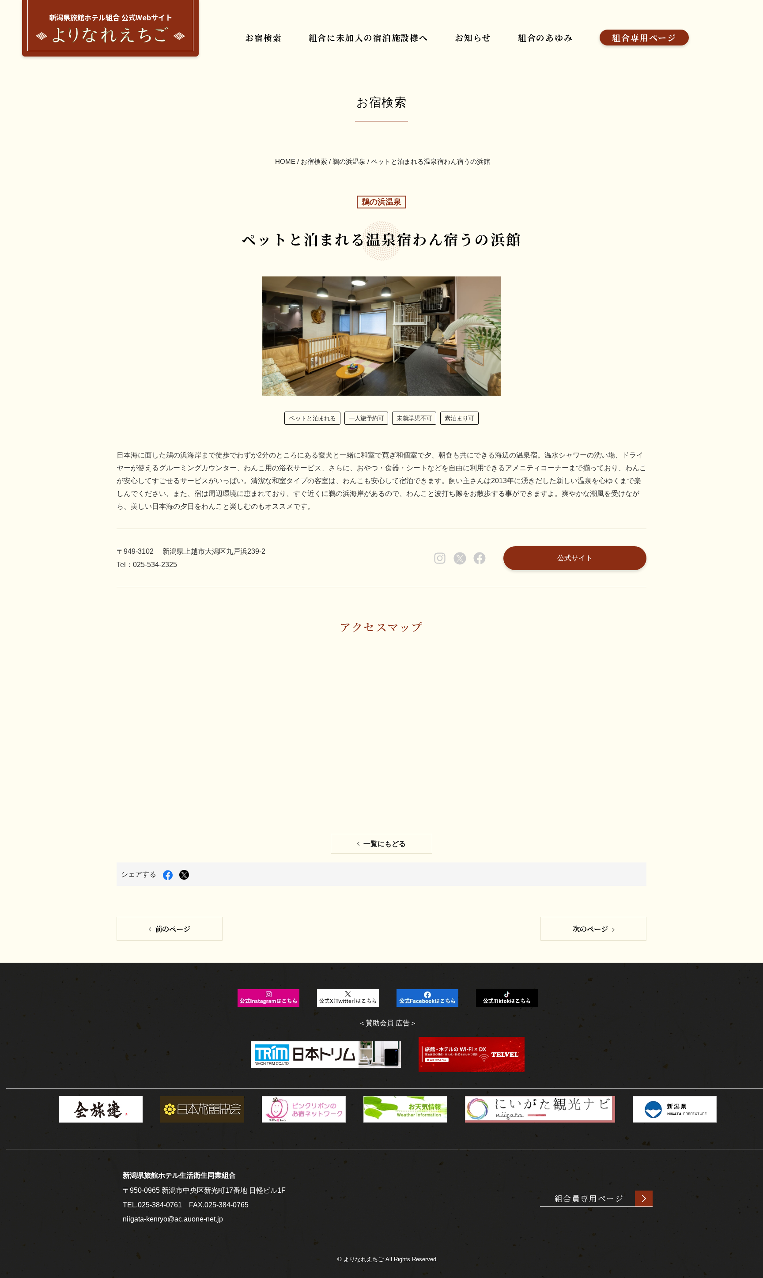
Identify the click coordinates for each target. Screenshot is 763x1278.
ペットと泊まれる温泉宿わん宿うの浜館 (430, 161)
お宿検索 (263, 37)
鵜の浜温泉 (349, 161)
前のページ (172, 928)
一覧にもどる (384, 844)
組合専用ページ (644, 37)
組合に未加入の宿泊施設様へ (369, 37)
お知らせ (473, 37)
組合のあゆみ (545, 37)
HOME (285, 161)
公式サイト (575, 558)
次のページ (590, 928)
